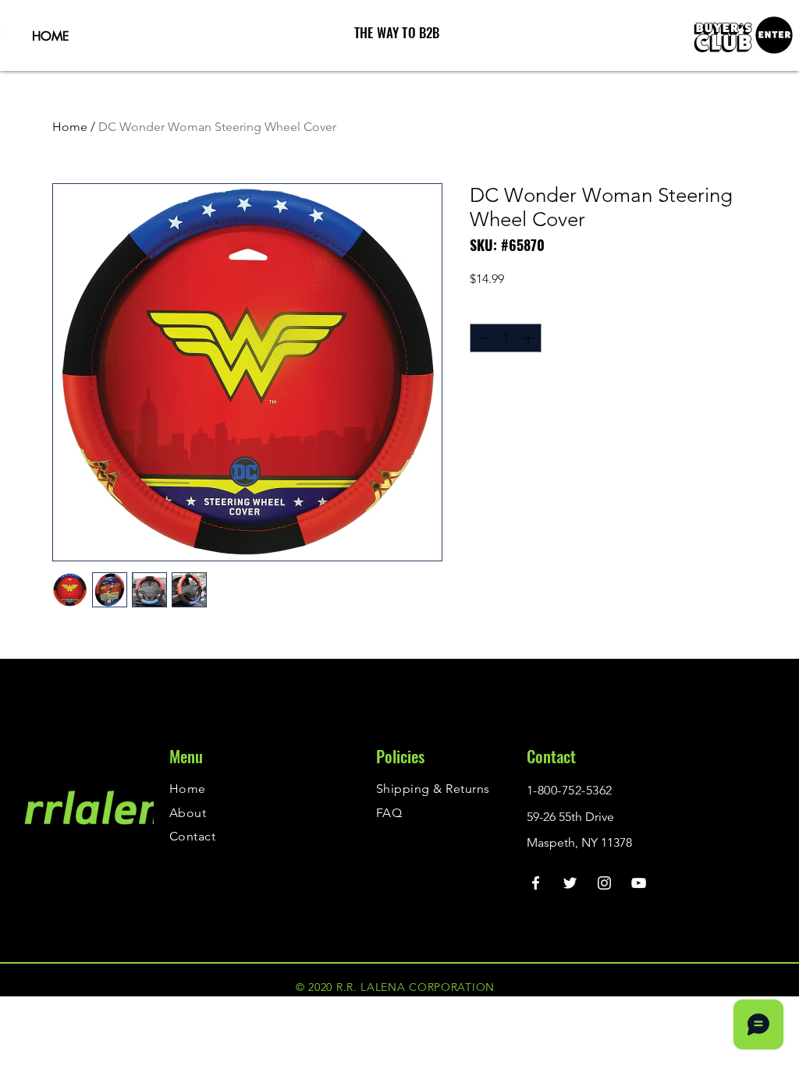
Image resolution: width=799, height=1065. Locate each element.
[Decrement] (482, 338)
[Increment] (529, 338)
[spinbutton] (506, 338)
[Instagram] (604, 883)
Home (69, 126)
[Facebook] (536, 883)
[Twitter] (570, 883)
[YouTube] (639, 883)
